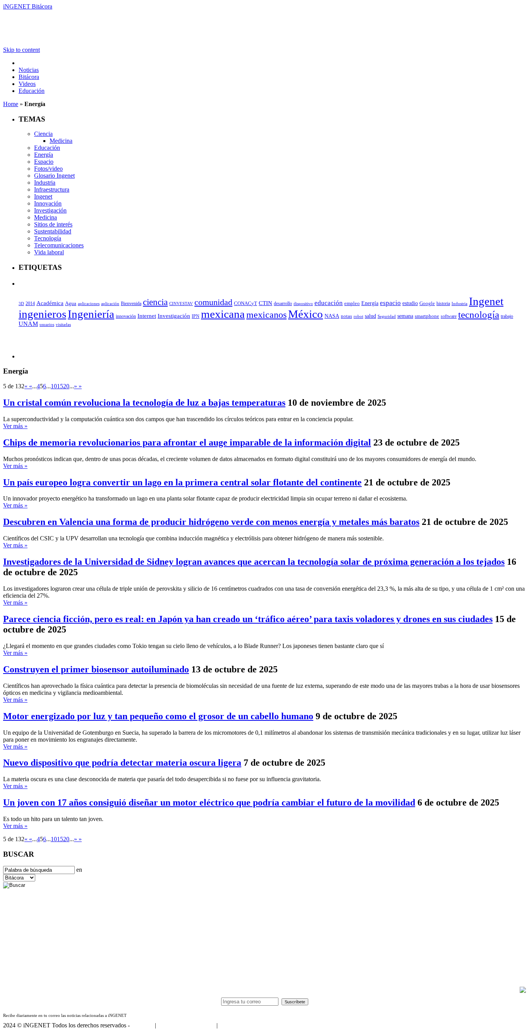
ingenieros (42, 314)
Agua (70, 303)
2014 (30, 303)
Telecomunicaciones (59, 245)
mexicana (223, 314)
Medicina (61, 140)
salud (370, 316)
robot (358, 316)
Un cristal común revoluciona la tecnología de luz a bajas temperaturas (144, 403)
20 (66, 386)
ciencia (155, 302)
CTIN (265, 303)
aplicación (110, 303)
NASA (332, 316)
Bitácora (29, 77)
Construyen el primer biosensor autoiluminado (96, 669)
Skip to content (21, 49)
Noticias (29, 70)
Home (10, 104)
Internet (146, 315)
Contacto (142, 1025)
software (449, 316)
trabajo (507, 316)
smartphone (427, 316)
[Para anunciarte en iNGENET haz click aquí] (523, 990)
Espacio (43, 161)
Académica (50, 303)
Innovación (48, 203)
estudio (410, 303)
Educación (32, 90)
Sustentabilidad (52, 231)
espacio (390, 303)
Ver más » (15, 426)
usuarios (47, 324)
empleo (352, 303)
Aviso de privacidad (243, 1025)
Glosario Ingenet (54, 175)
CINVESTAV (181, 303)
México (305, 314)
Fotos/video (48, 168)
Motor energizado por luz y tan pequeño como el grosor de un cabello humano (158, 716)
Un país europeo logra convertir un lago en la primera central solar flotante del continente (182, 482)
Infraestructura (51, 189)
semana (405, 316)
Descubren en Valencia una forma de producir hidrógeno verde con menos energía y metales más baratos (211, 522)
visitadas (63, 324)
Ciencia (43, 133)
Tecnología (47, 238)
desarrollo (283, 303)
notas (346, 316)
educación (328, 303)
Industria (44, 182)
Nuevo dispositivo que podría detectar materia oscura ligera (122, 763)
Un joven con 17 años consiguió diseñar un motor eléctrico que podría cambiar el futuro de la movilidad (209, 802)
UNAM (28, 324)
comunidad (213, 302)
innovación (126, 316)
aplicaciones (89, 303)
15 (60, 386)
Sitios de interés (53, 224)
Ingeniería (91, 314)
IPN (195, 316)
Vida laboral (49, 252)
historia (443, 303)
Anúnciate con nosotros (186, 1025)
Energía (43, 154)
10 (54, 386)
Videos (27, 84)
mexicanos (266, 315)
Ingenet (43, 196)
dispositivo (303, 303)
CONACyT (245, 303)
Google (427, 303)
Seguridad (387, 316)
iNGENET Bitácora (27, 6)
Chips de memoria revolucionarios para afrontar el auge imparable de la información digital (187, 442)
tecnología (478, 314)
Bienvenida (131, 303)
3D (21, 304)
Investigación (50, 210)
